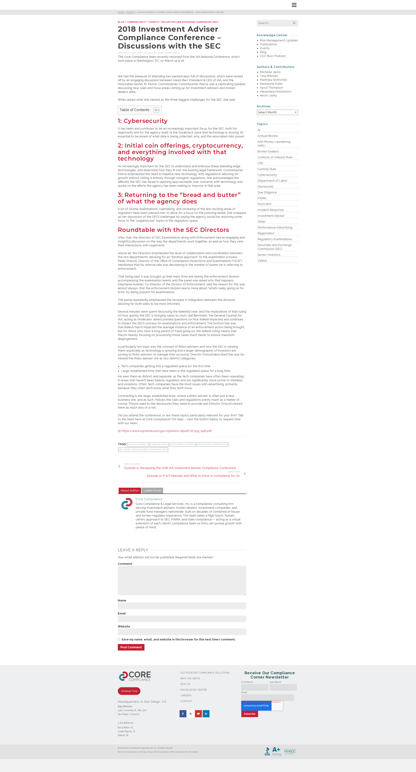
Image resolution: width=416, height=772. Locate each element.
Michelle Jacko (270, 72)
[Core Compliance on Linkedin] (206, 713)
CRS (260, 163)
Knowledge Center (193, 690)
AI (259, 130)
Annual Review (268, 136)
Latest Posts (152, 490)
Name (122, 600)
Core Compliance (168, 53)
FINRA (262, 198)
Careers (185, 695)
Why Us (185, 684)
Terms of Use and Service (128, 752)
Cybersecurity (137, 22)
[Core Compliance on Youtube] (198, 713)
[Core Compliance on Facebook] (183, 713)
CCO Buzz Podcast (273, 56)
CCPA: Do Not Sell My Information (184, 752)
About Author (130, 490)
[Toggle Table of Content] (154, 110)
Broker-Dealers (268, 151)
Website (124, 626)
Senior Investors (269, 254)
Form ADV (264, 204)
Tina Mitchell (269, 76)
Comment (126, 563)
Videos (262, 260)
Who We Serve (190, 678)
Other (262, 221)
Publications (268, 44)
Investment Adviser (271, 215)
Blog (121, 22)
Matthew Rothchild (273, 80)
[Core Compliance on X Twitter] (190, 713)
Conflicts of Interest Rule (275, 157)
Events (154, 22)
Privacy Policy (146, 752)
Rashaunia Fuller (271, 83)
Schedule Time (129, 691)
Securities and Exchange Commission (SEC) (189, 22)
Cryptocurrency (138, 444)
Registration (266, 233)
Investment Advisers (183, 444)
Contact (186, 701)
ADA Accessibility (161, 752)
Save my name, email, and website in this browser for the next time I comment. (178, 639)
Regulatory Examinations (213, 444)
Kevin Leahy (268, 95)
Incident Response (271, 210)
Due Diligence (267, 192)
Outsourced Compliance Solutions (204, 672)
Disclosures (265, 186)
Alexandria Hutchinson (275, 91)
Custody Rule (267, 169)
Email (122, 613)
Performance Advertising (275, 227)
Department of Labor (272, 180)
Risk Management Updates (279, 40)
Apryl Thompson (271, 87)
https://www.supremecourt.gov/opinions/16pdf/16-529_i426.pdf (167, 431)
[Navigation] (294, 5)
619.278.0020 (125, 706)
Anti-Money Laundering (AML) (274, 143)
